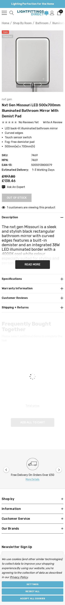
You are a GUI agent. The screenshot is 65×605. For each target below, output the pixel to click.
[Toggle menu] (4, 12)
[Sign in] (52, 12)
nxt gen (7, 99)
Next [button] (41, 84)
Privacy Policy (19, 577)
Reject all (32, 591)
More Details (32, 479)
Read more (32, 264)
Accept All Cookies (32, 598)
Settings (32, 584)
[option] (32, 470)
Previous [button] (24, 84)
